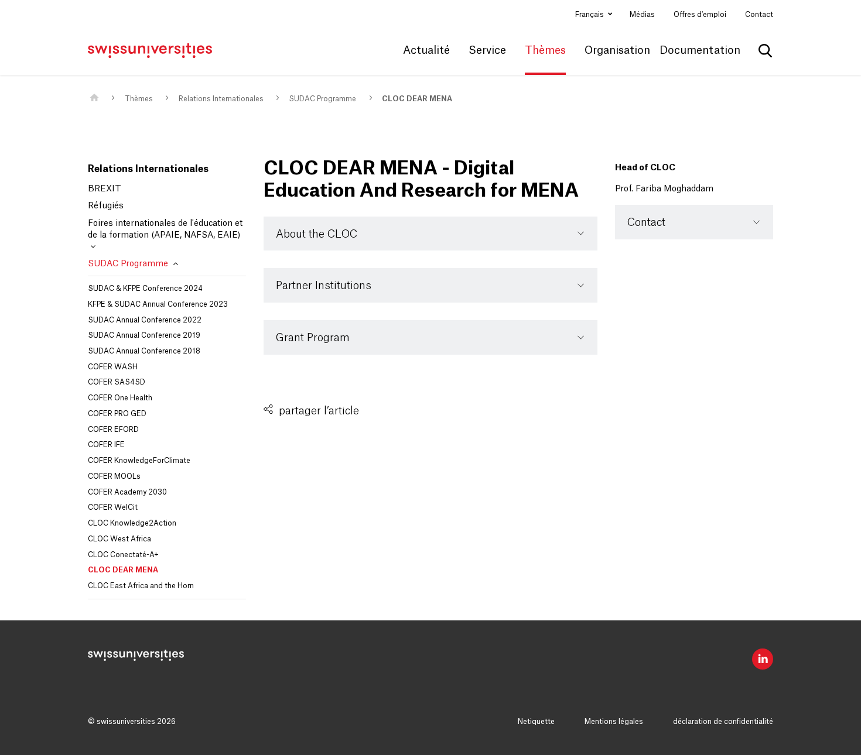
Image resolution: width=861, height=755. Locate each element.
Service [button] (487, 50)
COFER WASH (113, 366)
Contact (759, 14)
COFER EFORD (113, 429)
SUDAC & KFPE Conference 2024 (145, 288)
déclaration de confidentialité (723, 721)
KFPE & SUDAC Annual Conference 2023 (158, 304)
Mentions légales (614, 721)
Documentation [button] (700, 50)
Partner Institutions (323, 285)
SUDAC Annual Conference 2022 (144, 320)
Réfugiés (106, 206)
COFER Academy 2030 (127, 492)
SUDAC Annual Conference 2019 (144, 335)
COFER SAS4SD (116, 382)
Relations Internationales (221, 98)
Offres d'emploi (700, 14)
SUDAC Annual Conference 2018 (144, 351)
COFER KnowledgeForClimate (139, 460)
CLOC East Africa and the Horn (141, 585)
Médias (642, 14)
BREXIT (104, 189)
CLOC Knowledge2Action (132, 523)
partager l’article (319, 411)
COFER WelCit (113, 507)
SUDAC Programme (322, 98)
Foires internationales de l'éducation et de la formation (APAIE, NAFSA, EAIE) (165, 229)
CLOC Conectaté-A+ (123, 554)
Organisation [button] (617, 50)
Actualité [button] (426, 50)
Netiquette (536, 721)
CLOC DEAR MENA (417, 98)
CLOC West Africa (119, 539)
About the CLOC (316, 234)
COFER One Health (120, 397)
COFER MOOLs (114, 476)
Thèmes (139, 98)
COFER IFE (106, 444)
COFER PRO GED (117, 413)
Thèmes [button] (545, 50)
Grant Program (313, 337)
